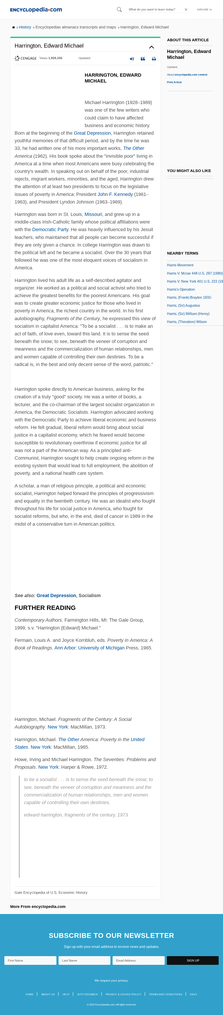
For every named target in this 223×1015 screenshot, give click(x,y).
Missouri (93, 214)
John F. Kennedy (115, 194)
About (187, 74)
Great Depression (92, 133)
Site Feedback (87, 994)
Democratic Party (50, 229)
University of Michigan (101, 648)
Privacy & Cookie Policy (123, 994)
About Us (48, 994)
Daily (193, 994)
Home (30, 994)
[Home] (36, 9)
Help (66, 994)
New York (58, 727)
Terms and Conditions (165, 994)
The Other (133, 148)
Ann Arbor (65, 648)
